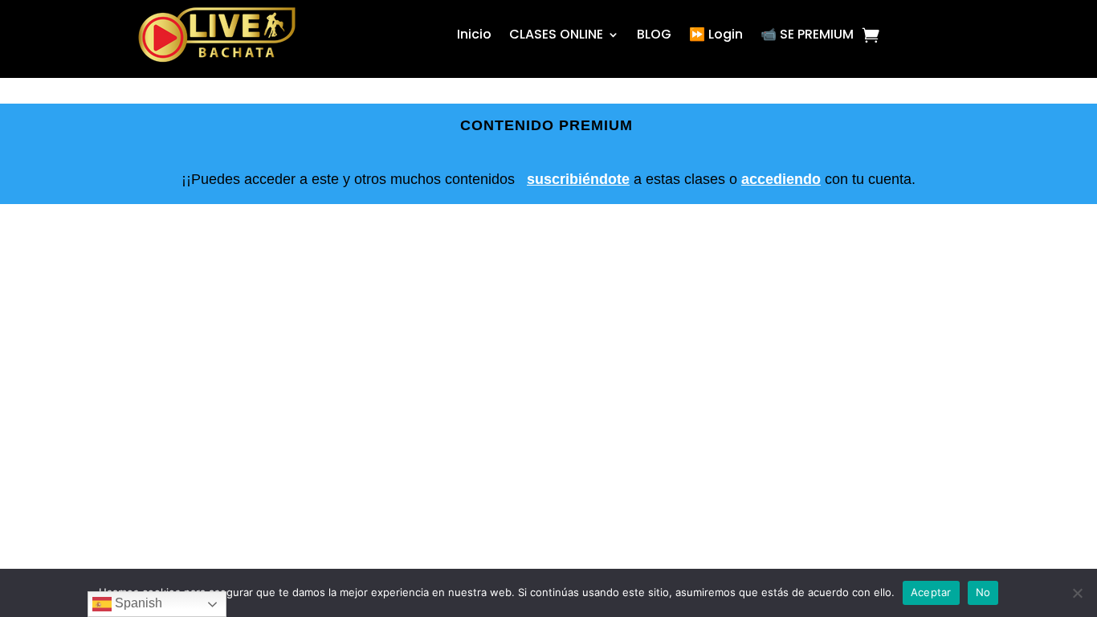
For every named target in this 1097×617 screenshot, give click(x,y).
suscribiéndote (578, 179)
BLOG (654, 34)
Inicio (474, 34)
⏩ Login (716, 34)
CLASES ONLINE (556, 34)
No (983, 592)
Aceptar (931, 592)
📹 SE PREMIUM (807, 34)
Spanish (137, 603)
